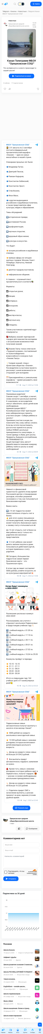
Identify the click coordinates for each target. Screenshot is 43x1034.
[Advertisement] (21, 116)
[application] (21, 916)
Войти (37, 4)
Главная (3, 1032)
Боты (17, 1032)
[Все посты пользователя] (19, 828)
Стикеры (32, 1032)
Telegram (6, 11)
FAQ (40, 1032)
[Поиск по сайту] (15, 4)
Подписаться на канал (23, 76)
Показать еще (23, 808)
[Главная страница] (6, 4)
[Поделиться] (10, 89)
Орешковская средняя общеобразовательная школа (22, 820)
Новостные (22, 11)
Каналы (14, 11)
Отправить (12, 879)
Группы (25, 1032)
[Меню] (2, 4)
